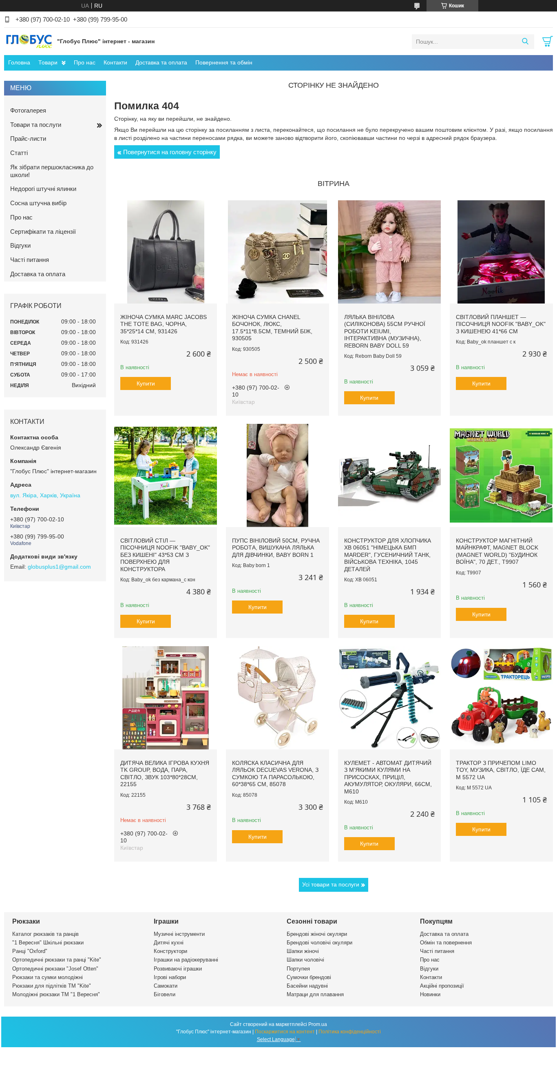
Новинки (430, 994)
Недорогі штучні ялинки (43, 188)
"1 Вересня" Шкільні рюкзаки (48, 943)
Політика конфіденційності (349, 1032)
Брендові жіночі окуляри (317, 934)
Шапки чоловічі (305, 960)
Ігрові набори (170, 977)
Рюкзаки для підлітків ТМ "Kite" (51, 986)
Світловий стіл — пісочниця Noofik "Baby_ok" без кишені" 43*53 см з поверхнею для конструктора (165, 554)
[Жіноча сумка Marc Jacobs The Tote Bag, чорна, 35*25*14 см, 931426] (165, 251)
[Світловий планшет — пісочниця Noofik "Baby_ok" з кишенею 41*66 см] (501, 251)
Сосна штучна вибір (38, 202)
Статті (19, 152)
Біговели (164, 994)
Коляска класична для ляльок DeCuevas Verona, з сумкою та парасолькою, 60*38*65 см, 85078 (275, 774)
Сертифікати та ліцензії (43, 231)
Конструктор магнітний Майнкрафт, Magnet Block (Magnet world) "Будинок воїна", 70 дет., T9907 (497, 551)
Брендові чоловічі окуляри (319, 943)
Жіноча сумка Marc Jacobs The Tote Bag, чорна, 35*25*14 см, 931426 (163, 324)
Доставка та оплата (161, 62)
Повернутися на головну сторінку (170, 151)
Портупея (298, 969)
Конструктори (170, 951)
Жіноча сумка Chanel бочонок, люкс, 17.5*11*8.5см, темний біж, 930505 (272, 328)
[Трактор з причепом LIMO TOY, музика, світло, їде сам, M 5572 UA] (501, 697)
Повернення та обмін (223, 62)
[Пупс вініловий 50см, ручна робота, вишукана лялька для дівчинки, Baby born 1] (277, 475)
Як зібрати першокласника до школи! (51, 171)
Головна (19, 62)
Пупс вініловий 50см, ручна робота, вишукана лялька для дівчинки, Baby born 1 (276, 547)
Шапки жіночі (303, 951)
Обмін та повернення (446, 943)
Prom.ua (317, 1024)
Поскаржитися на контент (285, 1032)
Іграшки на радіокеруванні (186, 960)
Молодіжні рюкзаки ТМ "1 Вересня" (56, 994)
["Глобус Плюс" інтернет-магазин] (28, 41)
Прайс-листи (28, 138)
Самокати (165, 986)
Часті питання (29, 259)
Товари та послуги (35, 124)
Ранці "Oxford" (29, 951)
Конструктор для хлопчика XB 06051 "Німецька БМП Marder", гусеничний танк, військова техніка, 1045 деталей (387, 554)
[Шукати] (525, 41)
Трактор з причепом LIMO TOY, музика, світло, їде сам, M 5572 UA (501, 770)
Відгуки (20, 245)
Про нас (84, 62)
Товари (47, 62)
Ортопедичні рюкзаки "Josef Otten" (55, 969)
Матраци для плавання (315, 994)
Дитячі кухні (168, 943)
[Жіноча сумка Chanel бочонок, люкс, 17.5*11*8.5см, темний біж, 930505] (277, 251)
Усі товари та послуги (330, 884)
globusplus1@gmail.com (59, 566)
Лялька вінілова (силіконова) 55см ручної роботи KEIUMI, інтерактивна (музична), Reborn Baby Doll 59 (384, 331)
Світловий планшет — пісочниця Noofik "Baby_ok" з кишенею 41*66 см (501, 324)
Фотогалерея (28, 110)
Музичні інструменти (179, 934)
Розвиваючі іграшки (178, 969)
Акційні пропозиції (442, 986)
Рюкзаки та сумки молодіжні (47, 977)
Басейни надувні (307, 986)
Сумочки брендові (309, 977)
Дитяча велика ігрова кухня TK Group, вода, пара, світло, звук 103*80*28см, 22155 (164, 774)
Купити (146, 383)
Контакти (115, 62)
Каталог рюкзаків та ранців (45, 934)
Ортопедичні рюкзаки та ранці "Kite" (56, 960)
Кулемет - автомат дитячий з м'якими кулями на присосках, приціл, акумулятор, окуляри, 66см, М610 (388, 777)
